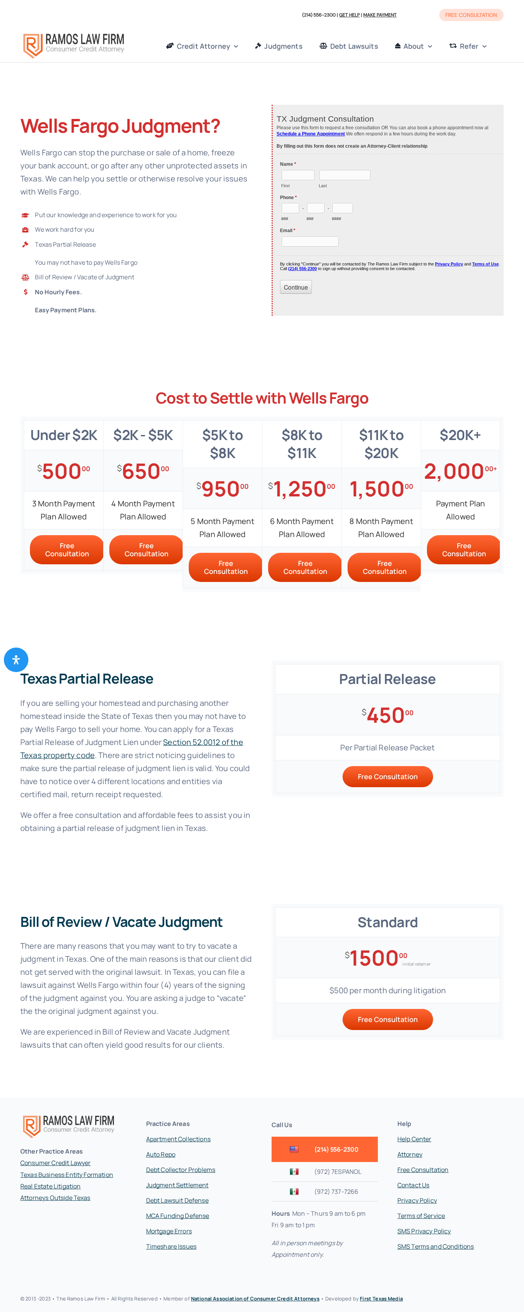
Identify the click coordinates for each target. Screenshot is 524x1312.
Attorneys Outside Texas (55, 1197)
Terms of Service (421, 1215)
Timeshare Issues (171, 1246)
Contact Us (413, 1185)
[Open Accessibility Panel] (16, 660)
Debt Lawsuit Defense (177, 1200)
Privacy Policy (417, 1200)
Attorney (409, 1154)
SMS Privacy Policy (424, 1231)
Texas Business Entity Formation (66, 1174)
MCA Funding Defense (177, 1215)
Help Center (414, 1139)
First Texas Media (381, 1298)
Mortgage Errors (169, 1231)
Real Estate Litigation (50, 1186)
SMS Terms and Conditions (435, 1246)
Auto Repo (160, 1154)
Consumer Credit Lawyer (55, 1163)
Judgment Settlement (177, 1185)
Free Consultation (423, 1169)
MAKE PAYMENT (380, 15)
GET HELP (349, 15)
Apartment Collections (178, 1139)
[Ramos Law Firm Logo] (73, 34)
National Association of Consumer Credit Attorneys (255, 1298)
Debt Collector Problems (181, 1169)
